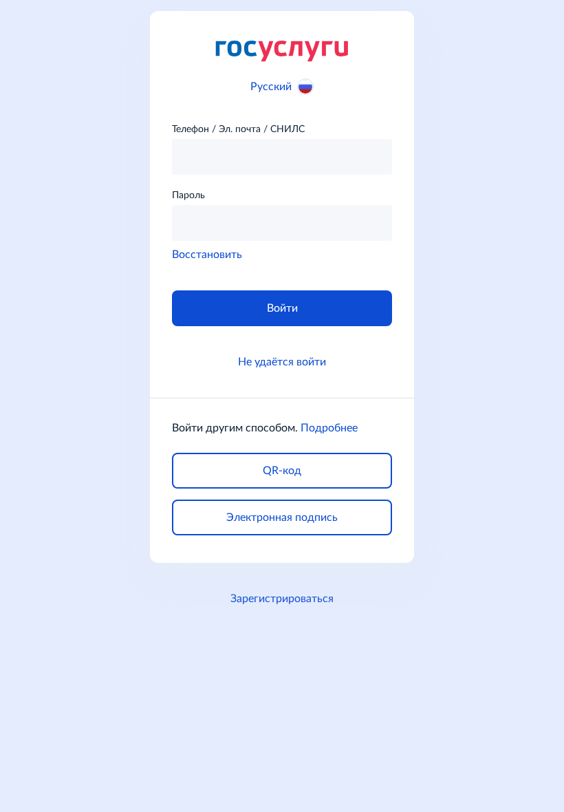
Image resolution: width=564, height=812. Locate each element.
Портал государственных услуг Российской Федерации (282, 50)
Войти (282, 308)
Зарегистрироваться (282, 598)
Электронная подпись (282, 517)
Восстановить (207, 254)
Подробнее (329, 428)
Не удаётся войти (282, 361)
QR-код (282, 470)
